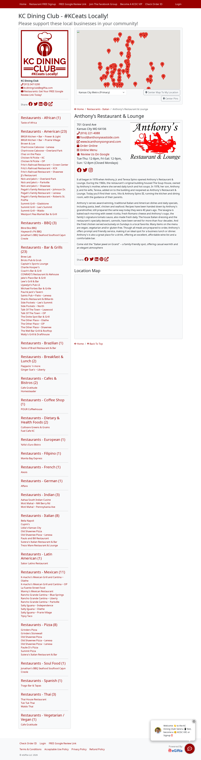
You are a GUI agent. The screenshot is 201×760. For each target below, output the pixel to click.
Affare (24, 486)
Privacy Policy (79, 749)
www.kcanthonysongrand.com (100, 142)
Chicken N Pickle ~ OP (33, 161)
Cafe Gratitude (29, 387)
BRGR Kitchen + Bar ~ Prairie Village (40, 140)
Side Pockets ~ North (32, 306)
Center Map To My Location (162, 92)
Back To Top (96, 343)
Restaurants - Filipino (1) (41, 453)
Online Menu (88, 150)
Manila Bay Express (31, 458)
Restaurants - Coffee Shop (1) (42, 402)
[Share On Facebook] (31, 104)
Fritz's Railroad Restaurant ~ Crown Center (44, 164)
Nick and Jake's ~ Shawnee (35, 186)
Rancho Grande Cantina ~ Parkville (40, 601)
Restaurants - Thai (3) (38, 694)
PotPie (24, 200)
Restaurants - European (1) (43, 439)
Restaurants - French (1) (40, 467)
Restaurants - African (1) (41, 117)
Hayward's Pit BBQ (31, 231)
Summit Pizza (28, 651)
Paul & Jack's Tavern (32, 292)
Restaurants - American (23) (44, 131)
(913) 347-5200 (31, 84)
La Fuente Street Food (33, 587)
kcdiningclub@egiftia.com (38, 87)
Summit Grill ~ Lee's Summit (36, 207)
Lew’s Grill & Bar (30, 281)
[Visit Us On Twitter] (85, 170)
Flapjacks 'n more (30, 366)
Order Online (88, 146)
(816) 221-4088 (90, 133)
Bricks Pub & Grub (31, 260)
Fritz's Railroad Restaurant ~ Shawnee (42, 171)
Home (23, 4)
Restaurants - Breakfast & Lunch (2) (42, 358)
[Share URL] (51, 104)
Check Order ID (153, 4)
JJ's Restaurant (29, 175)
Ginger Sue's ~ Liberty (33, 369)
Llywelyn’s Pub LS (30, 285)
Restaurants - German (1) (41, 480)
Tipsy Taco (26, 616)
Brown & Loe (28, 143)
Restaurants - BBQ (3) (39, 222)
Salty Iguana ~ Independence (37, 605)
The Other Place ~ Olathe (35, 320)
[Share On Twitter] (36, 104)
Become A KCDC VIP (131, 4)
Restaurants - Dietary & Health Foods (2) (40, 419)
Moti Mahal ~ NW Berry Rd (35, 503)
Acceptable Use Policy (56, 749)
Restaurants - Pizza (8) (39, 624)
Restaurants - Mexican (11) (43, 572)
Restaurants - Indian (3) (40, 494)
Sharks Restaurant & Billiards (37, 299)
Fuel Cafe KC (28, 430)
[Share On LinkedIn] (41, 104)
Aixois (24, 472)
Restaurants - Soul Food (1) (43, 663)
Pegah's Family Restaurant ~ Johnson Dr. (43, 189)
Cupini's (25, 524)
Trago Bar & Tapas (31, 685)
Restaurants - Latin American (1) (36, 556)
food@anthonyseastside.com (99, 137)
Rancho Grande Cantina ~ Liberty (39, 598)
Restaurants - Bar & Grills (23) (42, 249)
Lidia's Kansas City (31, 527)
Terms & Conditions (30, 749)
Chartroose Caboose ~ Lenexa (37, 147)
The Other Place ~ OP (33, 323)
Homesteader (28, 391)
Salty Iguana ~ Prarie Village (36, 612)
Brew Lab (26, 256)
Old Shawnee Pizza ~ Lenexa (36, 534)
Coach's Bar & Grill (31, 270)
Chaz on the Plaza (31, 154)
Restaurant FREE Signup (42, 4)
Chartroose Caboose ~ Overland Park (41, 150)
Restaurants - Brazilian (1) (42, 343)
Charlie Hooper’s (30, 267)
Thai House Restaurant (33, 699)
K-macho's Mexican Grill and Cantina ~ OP (44, 584)
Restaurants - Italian (98, 109)
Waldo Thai (27, 706)
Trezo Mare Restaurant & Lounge (39, 545)
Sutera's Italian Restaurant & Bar (39, 541)
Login (178, 4)
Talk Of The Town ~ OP (33, 313)
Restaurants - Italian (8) (40, 515)
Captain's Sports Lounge (34, 263)
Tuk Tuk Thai (28, 703)
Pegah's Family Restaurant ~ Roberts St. (43, 196)
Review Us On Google (94, 154)
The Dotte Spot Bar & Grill (35, 316)
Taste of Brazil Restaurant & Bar (38, 348)
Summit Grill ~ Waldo (32, 210)
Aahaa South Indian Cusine (36, 499)
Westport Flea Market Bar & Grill (39, 214)
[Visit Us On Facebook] (79, 170)
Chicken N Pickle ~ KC (33, 157)
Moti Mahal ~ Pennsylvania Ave (38, 506)
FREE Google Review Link (72, 4)
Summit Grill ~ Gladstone (35, 203)
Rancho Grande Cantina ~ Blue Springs (42, 594)
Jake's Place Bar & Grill (33, 277)
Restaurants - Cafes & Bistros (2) (39, 380)
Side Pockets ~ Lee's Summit (36, 302)
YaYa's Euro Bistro (31, 444)
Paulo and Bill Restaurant (35, 538)
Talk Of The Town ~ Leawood (37, 309)
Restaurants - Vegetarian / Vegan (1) (42, 717)
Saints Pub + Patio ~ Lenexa (36, 295)
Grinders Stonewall (31, 633)
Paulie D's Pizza (29, 647)
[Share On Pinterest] (46, 104)
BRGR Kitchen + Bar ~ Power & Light (41, 136)
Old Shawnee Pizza (31, 531)
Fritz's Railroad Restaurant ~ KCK (39, 168)
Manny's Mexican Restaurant (37, 591)
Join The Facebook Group (103, 4)
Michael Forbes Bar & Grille (36, 288)
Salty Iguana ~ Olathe (33, 609)
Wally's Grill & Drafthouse (35, 334)
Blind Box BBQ (29, 228)
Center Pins (171, 98)
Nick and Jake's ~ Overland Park (38, 178)
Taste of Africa (29, 122)
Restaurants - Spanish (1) (41, 680)
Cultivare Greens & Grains (35, 427)
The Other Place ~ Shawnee (36, 327)
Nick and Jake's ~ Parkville (35, 182)
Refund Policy (97, 749)
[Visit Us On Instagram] (91, 170)
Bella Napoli (27, 520)
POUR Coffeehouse (31, 409)
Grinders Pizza (29, 629)
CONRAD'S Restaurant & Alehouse (40, 274)
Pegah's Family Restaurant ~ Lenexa (41, 193)
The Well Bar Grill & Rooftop (36, 330)
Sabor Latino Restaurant (34, 563)
